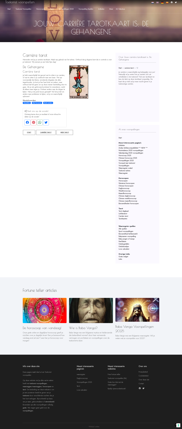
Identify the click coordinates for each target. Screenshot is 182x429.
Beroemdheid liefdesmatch (128, 234)
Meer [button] (111, 9)
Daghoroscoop (124, 188)
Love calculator (124, 249)
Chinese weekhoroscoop (127, 198)
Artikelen (122, 145)
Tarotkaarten (123, 218)
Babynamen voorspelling (127, 236)
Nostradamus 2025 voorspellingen (131, 150)
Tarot (78, 386)
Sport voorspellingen (126, 231)
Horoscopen (123, 181)
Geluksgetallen (124, 244)
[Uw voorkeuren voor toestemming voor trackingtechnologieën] (178, 425)
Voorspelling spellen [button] (86, 9)
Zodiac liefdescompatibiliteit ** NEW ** (133, 148)
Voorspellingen (124, 165)
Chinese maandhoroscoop (128, 201)
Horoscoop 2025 (125, 155)
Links (120, 259)
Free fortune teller (114, 374)
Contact (141, 383)
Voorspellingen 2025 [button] (66, 9)
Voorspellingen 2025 (126, 160)
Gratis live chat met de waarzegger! (115, 383)
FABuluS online (94, 426)
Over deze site (144, 379)
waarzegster (81, 374)
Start (9, 9)
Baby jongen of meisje (126, 239)
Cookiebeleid (143, 376)
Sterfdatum (122, 241)
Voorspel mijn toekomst (127, 163)
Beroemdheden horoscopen (129, 203)
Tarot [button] (52, 9)
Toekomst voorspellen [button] (23, 9)
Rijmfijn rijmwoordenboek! (117, 388)
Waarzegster (123, 173)
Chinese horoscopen (126, 186)
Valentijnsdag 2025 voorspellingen (131, 153)
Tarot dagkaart (124, 211)
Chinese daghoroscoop (127, 196)
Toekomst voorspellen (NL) (117, 378)
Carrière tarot (46, 132)
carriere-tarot (129, 68)
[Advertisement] (137, 101)
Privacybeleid (143, 372)
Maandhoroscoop (125, 193)
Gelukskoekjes (124, 246)
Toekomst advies (124, 170)
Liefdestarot (123, 213)
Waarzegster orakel (125, 168)
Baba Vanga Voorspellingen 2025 (134, 329)
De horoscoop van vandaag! (42, 328)
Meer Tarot (64, 132)
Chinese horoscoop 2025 (128, 158)
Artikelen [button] (101, 9)
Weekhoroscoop (124, 191)
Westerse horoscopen (126, 183)
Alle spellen (123, 229)
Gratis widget (123, 256)
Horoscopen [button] (40, 9)
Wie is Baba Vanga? (83, 328)
